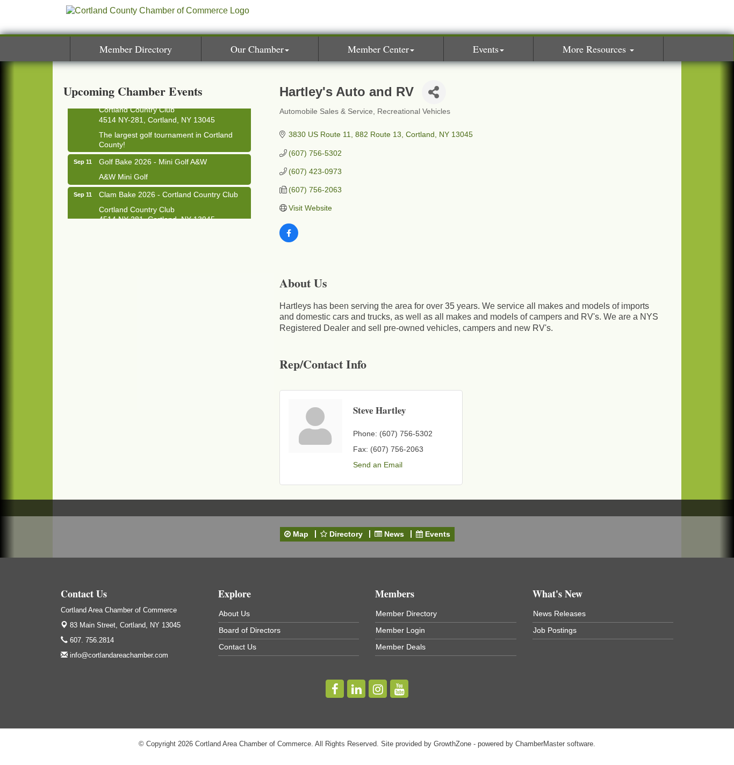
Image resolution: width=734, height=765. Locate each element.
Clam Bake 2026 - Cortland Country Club (168, 191)
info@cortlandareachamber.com (118, 655)
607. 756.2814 (91, 640)
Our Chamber (257, 48)
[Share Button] (434, 92)
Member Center (378, 48)
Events (486, 48)
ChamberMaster (540, 744)
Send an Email (377, 464)
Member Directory (135, 48)
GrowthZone (452, 744)
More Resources (596, 48)
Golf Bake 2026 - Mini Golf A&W (153, 159)
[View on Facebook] (288, 239)
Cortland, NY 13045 (125, 625)
